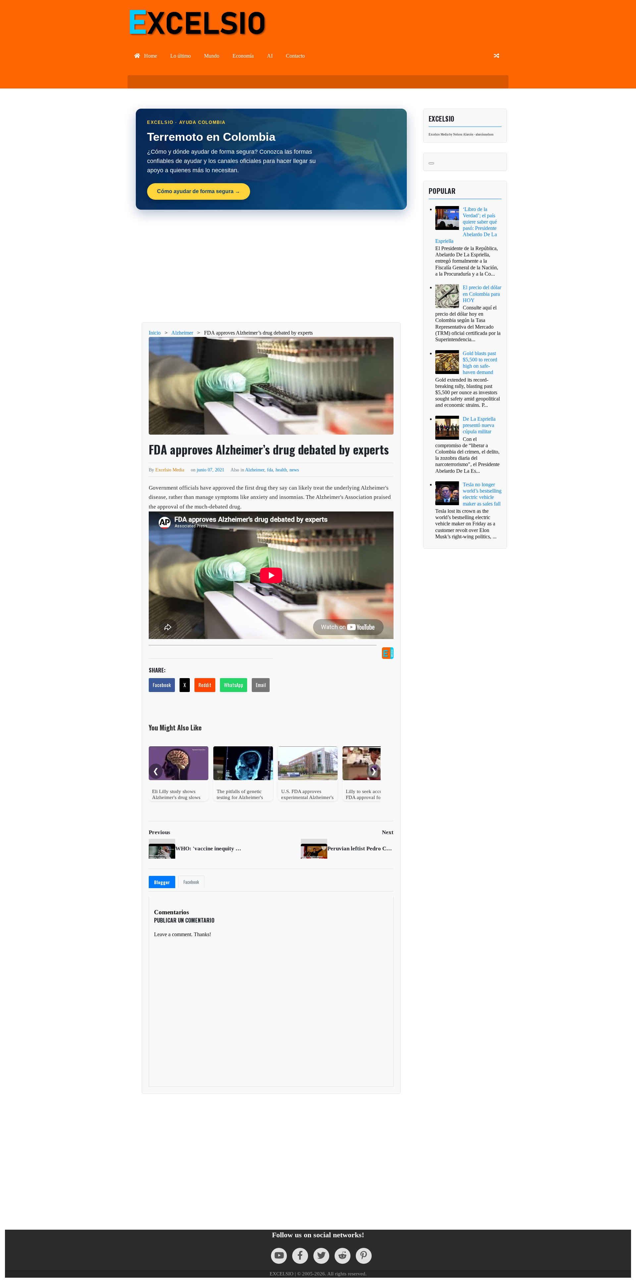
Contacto (295, 56)
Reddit (204, 684)
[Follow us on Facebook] (300, 1256)
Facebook (162, 684)
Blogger (162, 882)
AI (270, 56)
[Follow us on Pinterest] (364, 1256)
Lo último (180, 56)
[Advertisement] (271, 266)
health (281, 469)
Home (150, 56)
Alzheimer (254, 469)
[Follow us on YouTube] (279, 1256)
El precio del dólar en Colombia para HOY (482, 294)
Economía (243, 56)
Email (261, 684)
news (294, 469)
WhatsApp (233, 684)
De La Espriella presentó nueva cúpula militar (479, 425)
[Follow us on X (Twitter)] (321, 1256)
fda (270, 469)
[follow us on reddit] (342, 1256)
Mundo (211, 56)
